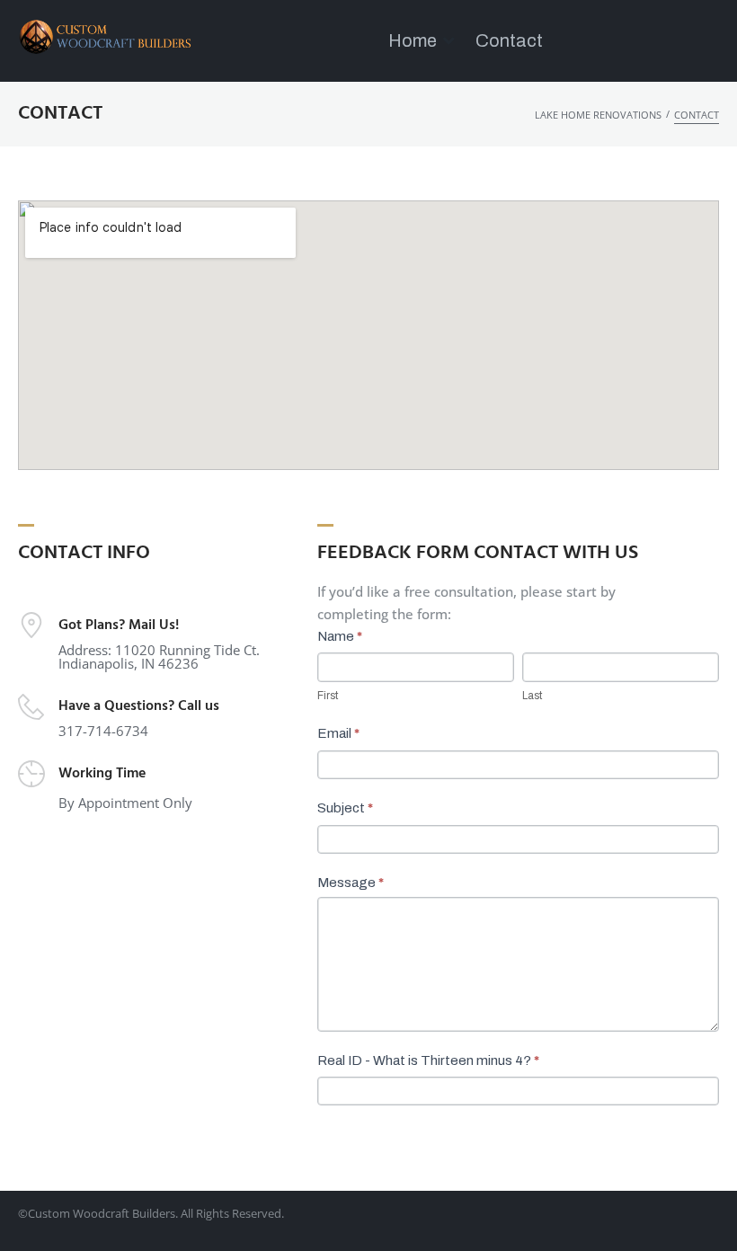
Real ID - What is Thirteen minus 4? (428, 1060)
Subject (345, 808)
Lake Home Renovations (598, 114)
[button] (422, 41)
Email (338, 733)
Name (339, 636)
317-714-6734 (103, 731)
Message (350, 882)
